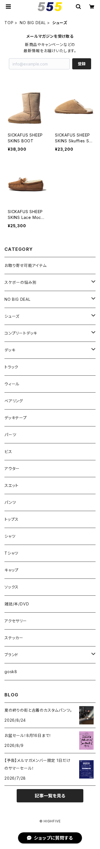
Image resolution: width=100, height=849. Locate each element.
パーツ (10, 434)
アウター (12, 468)
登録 (82, 63)
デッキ (9, 350)
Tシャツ (11, 553)
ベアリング (13, 400)
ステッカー (13, 637)
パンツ (10, 502)
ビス (8, 451)
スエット (11, 485)
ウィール (11, 383)
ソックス (11, 587)
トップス (11, 519)
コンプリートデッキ (20, 333)
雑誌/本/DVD (16, 604)
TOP (8, 22)
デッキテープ (15, 417)
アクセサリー (15, 620)
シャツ (9, 536)
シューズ (11, 316)
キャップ (11, 570)
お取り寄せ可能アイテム (25, 265)
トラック (11, 367)
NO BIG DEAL (33, 22)
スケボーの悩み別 (20, 282)
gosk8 (10, 671)
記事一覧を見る (50, 796)
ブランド (11, 654)
